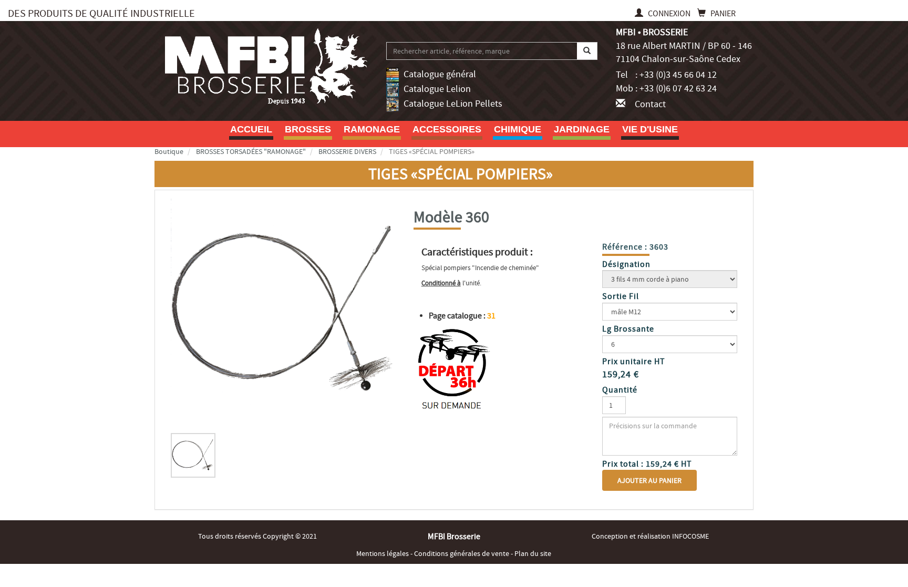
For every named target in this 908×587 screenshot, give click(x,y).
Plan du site (532, 553)
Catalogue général (440, 74)
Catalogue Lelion (437, 89)
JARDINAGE (582, 129)
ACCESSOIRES (446, 129)
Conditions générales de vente (462, 553)
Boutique (168, 151)
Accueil (251, 129)
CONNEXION (669, 13)
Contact (650, 104)
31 (491, 316)
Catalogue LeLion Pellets (453, 104)
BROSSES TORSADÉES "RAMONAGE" (251, 151)
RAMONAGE (372, 129)
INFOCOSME (690, 536)
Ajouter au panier (649, 480)
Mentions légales (383, 553)
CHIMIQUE (517, 129)
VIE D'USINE (650, 129)
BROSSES (308, 129)
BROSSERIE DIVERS (347, 151)
